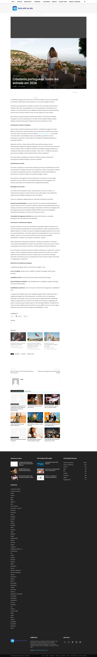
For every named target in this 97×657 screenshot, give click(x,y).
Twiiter (12, 615)
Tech (12, 606)
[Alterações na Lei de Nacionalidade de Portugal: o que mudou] (52, 336)
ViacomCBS (13, 623)
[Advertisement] (48, 27)
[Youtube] (80, 642)
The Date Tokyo (63, 1)
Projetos (54, 1)
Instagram (13, 546)
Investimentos (14, 551)
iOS (11, 553)
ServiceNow (46, 1)
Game (12, 532)
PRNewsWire (14, 585)
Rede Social (13, 589)
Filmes (12, 527)
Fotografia (13, 529)
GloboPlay (13, 534)
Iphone (12, 555)
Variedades (13, 621)
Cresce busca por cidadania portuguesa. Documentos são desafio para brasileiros (34, 345)
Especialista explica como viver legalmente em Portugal (18, 344)
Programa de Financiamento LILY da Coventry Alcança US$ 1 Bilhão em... (26, 464)
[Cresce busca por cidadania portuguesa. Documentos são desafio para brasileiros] (35, 336)
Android (12, 495)
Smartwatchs (14, 600)
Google (12, 536)
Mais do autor (28, 391)
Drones (12, 514)
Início (12, 15)
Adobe (12, 493)
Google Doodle (14, 538)
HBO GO (12, 540)
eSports (12, 521)
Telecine (13, 609)
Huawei (12, 544)
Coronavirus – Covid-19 (16, 508)
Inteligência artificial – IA (16, 549)
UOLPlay (12, 619)
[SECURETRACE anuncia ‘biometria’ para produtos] (35, 399)
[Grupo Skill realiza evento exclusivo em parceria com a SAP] (52, 432)
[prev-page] (11, 444)
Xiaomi (12, 628)
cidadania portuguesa (44, 133)
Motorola (13, 561)
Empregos (13, 517)
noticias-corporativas (16, 572)
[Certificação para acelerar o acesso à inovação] (35, 417)
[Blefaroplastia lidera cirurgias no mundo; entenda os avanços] (35, 432)
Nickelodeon (13, 566)
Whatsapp (13, 626)
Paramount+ (13, 576)
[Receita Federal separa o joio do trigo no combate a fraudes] (52, 399)
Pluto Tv (12, 581)
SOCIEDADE (23, 353)
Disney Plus (13, 512)
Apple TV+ (13, 502)
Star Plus (13, 602)
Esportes (13, 519)
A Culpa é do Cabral (15, 491)
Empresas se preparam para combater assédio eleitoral (49, 372)
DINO (15, 86)
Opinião (12, 574)
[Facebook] (12, 92)
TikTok (12, 613)
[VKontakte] (76, 642)
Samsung (13, 591)
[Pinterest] (18, 92)
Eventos (12, 523)
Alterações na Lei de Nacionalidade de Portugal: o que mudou (51, 345)
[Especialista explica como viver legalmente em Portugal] (18, 336)
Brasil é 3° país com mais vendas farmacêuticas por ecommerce (22, 372)
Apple (12, 497)
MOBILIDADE (17, 353)
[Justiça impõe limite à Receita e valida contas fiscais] (18, 417)
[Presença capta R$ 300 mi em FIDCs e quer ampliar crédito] (52, 417)
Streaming (37, 1)
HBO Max (13, 542)
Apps (13, 1)
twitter (12, 617)
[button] (84, 1)
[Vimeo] (72, 642)
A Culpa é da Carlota (15, 489)
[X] (15, 92)
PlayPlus (12, 579)
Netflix (12, 564)
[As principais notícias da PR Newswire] (40, 464)
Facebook (13, 525)
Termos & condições (74, 1)
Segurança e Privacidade (16, 594)
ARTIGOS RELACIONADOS (17, 391)
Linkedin (13, 557)
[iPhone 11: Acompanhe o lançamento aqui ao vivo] (40, 477)
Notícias (19, 1)
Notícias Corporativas (18, 15)
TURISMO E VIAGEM (30, 353)
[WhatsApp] (21, 92)
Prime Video (13, 583)
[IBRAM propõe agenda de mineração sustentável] (18, 432)
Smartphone (27, 1)
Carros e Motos (14, 506)
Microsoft (13, 559)
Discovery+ (13, 510)
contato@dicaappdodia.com (41, 650)
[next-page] (14, 444)
